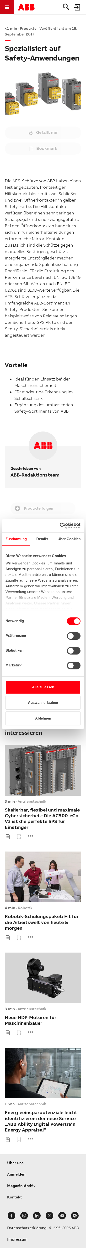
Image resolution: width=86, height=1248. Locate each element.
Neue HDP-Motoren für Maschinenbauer (30, 1020)
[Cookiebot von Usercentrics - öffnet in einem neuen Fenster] (61, 526)
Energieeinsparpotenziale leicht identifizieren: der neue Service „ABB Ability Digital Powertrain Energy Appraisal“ (41, 1121)
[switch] (74, 636)
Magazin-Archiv (21, 1185)
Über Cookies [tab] (69, 539)
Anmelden (16, 1174)
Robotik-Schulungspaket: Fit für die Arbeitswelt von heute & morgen (42, 922)
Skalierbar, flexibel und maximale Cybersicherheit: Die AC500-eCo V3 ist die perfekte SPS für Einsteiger (42, 818)
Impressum (17, 1239)
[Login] (77, 7)
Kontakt (14, 1197)
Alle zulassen (43, 687)
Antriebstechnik (32, 801)
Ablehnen (43, 718)
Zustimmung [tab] (16, 539)
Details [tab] (42, 539)
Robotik (25, 908)
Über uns (15, 1162)
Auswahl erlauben (43, 702)
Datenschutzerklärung (27, 1228)
